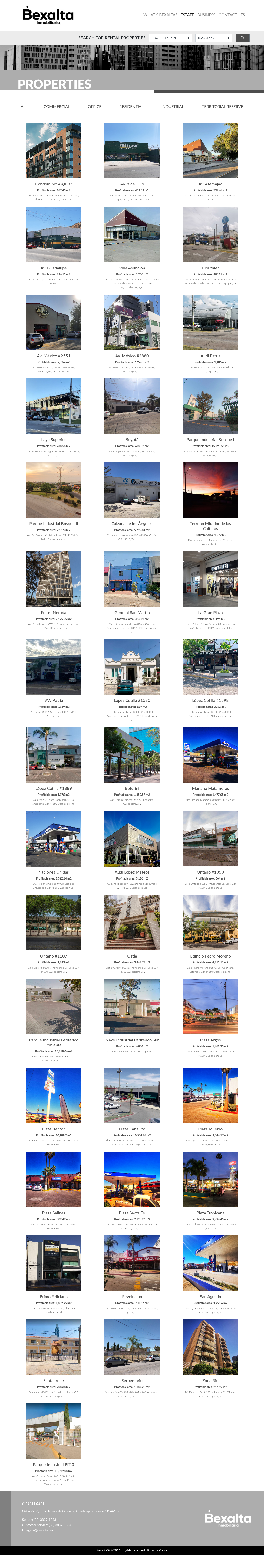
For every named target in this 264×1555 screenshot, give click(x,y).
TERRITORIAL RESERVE (222, 107)
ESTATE (187, 15)
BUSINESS (206, 15)
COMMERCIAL (57, 107)
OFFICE (94, 107)
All (23, 107)
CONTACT (228, 15)
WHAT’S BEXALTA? (160, 15)
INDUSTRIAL (172, 107)
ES (242, 15)
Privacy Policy (157, 1550)
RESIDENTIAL (131, 107)
